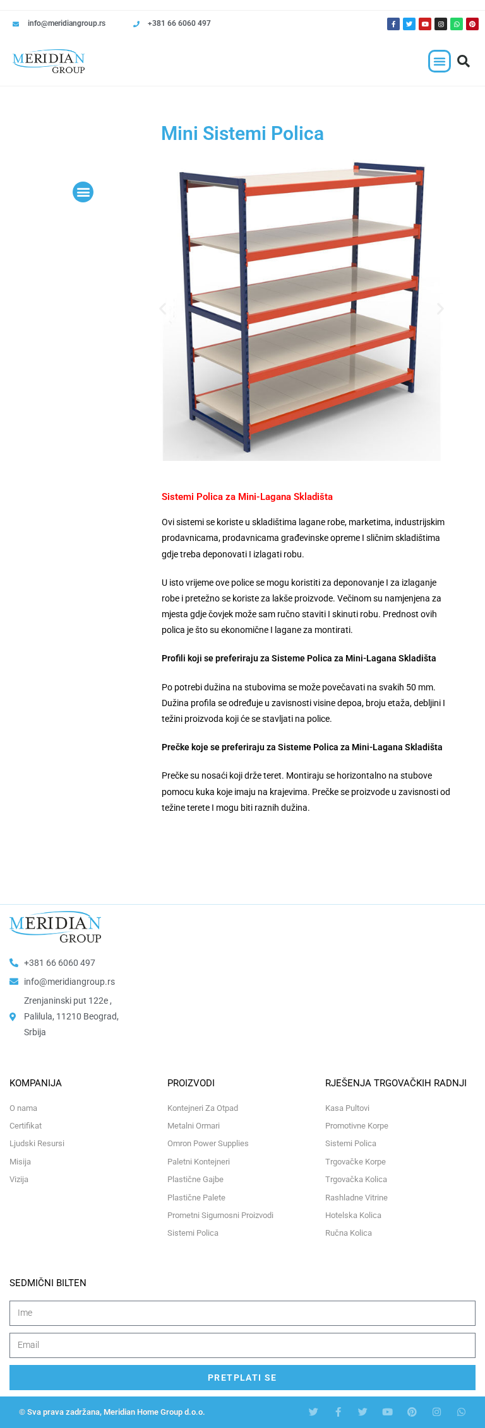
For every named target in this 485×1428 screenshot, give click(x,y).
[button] (439, 61)
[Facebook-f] (393, 24)
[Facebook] (338, 1412)
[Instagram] (440, 24)
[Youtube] (425, 24)
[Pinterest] (472, 24)
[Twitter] (409, 24)
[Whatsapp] (456, 24)
